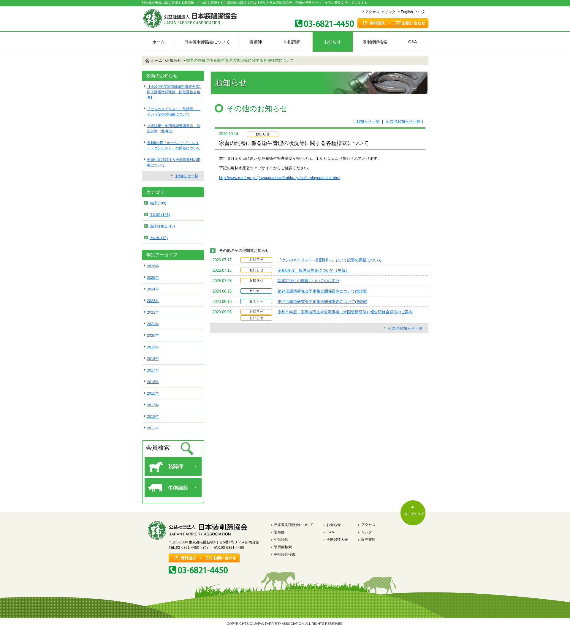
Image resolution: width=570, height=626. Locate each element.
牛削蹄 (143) (160, 215)
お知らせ (332, 41)
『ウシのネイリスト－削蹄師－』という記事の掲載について (330, 260)
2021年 (153, 324)
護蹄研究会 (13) (162, 226)
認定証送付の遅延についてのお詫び (308, 281)
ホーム (158, 41)
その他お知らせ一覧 (403, 121)
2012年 (153, 417)
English (407, 12)
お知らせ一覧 (367, 121)
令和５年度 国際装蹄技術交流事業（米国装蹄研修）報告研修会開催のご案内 (345, 312)
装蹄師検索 (283, 547)
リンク (390, 12)
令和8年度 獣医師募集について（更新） (313, 270)
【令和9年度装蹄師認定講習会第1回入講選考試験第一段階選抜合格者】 (174, 92)
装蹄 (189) (158, 203)
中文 (421, 12)
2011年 (153, 428)
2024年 (153, 289)
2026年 (153, 266)
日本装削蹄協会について (207, 41)
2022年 (153, 312)
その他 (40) (159, 238)
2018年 (153, 359)
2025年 (153, 278)
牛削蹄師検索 (284, 554)
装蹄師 (255, 41)
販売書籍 (368, 540)
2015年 (153, 393)
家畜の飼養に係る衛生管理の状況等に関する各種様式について (240, 60)
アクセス (372, 12)
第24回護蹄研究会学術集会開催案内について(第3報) (322, 291)
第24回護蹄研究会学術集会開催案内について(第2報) (322, 301)
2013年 (153, 405)
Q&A (412, 41)
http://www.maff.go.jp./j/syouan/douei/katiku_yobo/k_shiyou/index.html (279, 178)
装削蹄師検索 (374, 41)
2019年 (153, 347)
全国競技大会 (337, 540)
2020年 (153, 335)
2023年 (153, 301)
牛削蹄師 (292, 41)
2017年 (153, 370)
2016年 (153, 382)
